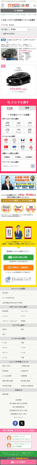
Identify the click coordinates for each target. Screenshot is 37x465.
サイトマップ (18, 417)
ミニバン (5, 316)
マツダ (4, 357)
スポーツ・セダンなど (9, 321)
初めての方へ (6, 366)
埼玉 (3, 334)
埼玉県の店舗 (6, 386)
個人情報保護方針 (18, 407)
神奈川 (4, 329)
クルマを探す (20, 462)
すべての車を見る (8, 298)
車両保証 (5, 371)
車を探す (5, 293)
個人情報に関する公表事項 (18, 403)
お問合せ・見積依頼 (20, 267)
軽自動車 (5, 311)
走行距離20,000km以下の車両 (12, 303)
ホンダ (4, 347)
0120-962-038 (20, 257)
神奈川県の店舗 (7, 381)
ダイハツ (5, 352)
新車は (2, 6)
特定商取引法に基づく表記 (18, 410)
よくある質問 (6, 376)
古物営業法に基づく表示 (18, 414)
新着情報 (5, 394)
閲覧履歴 (20, 10)
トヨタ (4, 342)
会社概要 (19, 400)
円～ (7, 157)
